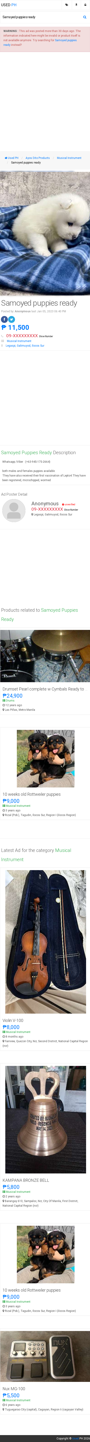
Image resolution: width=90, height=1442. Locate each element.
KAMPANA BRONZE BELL (26, 1180)
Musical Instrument (19, 341)
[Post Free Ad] (76, 4)
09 (29, 335)
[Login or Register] (85, 4)
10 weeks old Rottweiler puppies (32, 794)
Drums (10, 700)
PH (8, 5)
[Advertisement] (45, 101)
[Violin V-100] (45, 941)
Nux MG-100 (14, 1388)
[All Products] (67, 4)
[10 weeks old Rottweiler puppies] (46, 758)
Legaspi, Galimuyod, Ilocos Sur (25, 345)
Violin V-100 (13, 1020)
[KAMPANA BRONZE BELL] (45, 1119)
